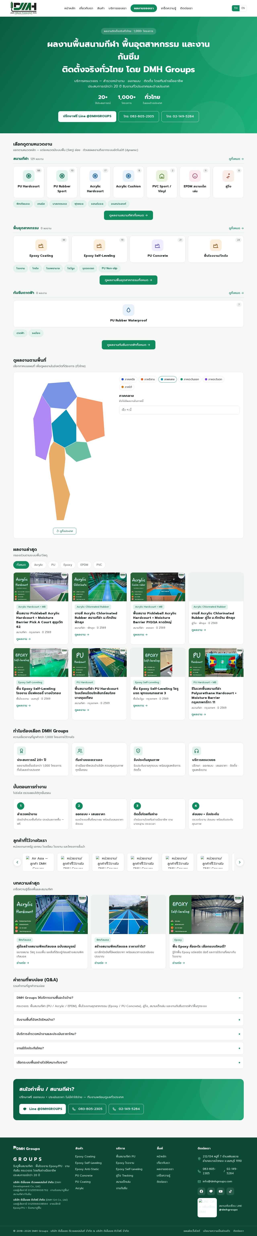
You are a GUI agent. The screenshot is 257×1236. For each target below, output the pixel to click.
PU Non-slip (109, 268)
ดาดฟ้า (20, 333)
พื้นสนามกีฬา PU (125, 1156)
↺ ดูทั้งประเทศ (64, 531)
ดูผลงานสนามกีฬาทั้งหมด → (128, 215)
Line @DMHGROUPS (45, 1108)
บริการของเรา (117, 8)
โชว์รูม (70, 268)
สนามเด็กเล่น (123, 1182)
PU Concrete (84, 1175)
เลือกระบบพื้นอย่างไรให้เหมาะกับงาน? (42, 1062)
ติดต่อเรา (186, 8)
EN (243, 8)
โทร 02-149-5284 (180, 116)
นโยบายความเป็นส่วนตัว (216, 1231)
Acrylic (79, 1188)
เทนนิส (41, 204)
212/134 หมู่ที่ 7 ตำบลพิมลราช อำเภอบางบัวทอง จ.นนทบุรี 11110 (222, 1158)
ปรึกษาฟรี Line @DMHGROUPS (87, 116)
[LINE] (211, 1191)
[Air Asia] (39, 862)
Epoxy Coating (85, 1156)
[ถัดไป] (240, 862)
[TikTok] (230, 1191)
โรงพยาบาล (53, 268)
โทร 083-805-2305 (139, 116)
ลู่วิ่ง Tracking (124, 1175)
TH (236, 8)
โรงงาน (20, 268)
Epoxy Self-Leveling (88, 1163)
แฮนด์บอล (97, 204)
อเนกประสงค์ (118, 204)
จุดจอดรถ (88, 268)
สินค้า (101, 8)
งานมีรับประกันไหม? (30, 1048)
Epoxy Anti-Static (87, 1169)
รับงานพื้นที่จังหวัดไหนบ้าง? (36, 1019)
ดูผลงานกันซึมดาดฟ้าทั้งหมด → (128, 345)
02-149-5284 (129, 1108)
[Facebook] (201, 1191)
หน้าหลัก (69, 8)
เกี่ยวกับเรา (86, 8)
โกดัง (36, 268)
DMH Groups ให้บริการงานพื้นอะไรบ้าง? (45, 997)
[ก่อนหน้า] (17, 862)
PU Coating (83, 1182)
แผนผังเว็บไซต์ (192, 1231)
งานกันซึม (121, 1188)
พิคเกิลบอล (23, 204)
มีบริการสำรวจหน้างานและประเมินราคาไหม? (46, 1033)
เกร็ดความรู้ (168, 8)
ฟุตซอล (78, 204)
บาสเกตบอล (60, 204)
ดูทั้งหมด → (236, 159)
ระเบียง (36, 333)
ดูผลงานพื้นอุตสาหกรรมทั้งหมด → (128, 280)
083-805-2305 (90, 1108)
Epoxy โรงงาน (125, 1163)
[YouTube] (220, 1191)
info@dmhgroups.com (217, 1181)
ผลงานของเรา (144, 8)
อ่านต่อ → (23, 963)
